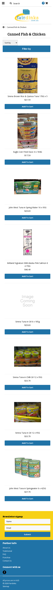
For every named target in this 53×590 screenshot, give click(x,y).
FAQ (4, 554)
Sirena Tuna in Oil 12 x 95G (27, 432)
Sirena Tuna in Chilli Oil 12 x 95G (27, 377)
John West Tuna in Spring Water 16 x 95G (27, 207)
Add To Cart (27, 106)
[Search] (11, 3)
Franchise (6, 557)
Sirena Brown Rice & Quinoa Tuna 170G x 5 (27, 96)
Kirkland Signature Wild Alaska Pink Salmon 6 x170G (27, 264)
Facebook (4, 572)
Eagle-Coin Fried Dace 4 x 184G (27, 152)
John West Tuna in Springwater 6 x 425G (27, 488)
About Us (6, 548)
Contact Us (7, 561)
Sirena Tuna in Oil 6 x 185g (27, 321)
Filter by (26, 49)
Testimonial (7, 551)
